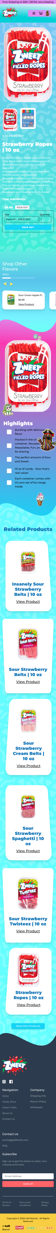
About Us (7, 1113)
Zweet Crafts (9, 1107)
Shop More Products (28, 1026)
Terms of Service (6, 1204)
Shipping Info (38, 1096)
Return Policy (38, 1101)
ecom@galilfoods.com (15, 1140)
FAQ (4, 1145)
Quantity (45, 214)
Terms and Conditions (25, 1204)
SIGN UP (28, 1184)
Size (7, 214)
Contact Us (8, 1118)
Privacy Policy (45, 1204)
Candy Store (9, 1101)
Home (5, 1096)
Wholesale (36, 1107)
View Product (26, 304)
